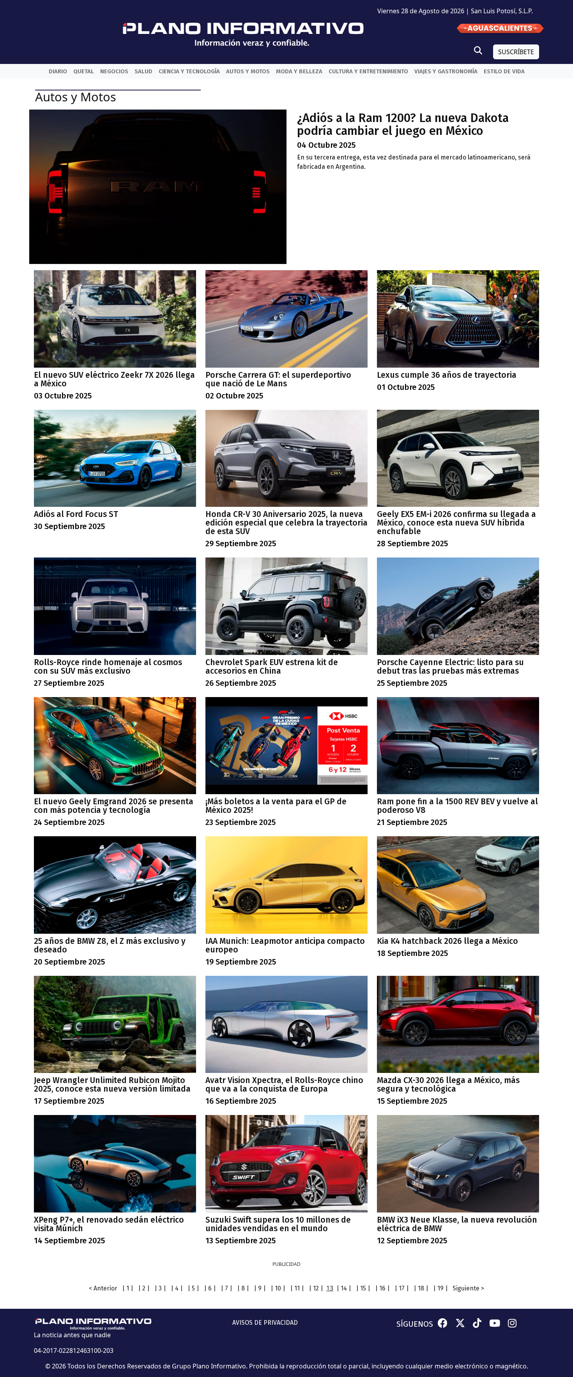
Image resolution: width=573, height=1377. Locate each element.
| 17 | (401, 1288)
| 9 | (260, 1288)
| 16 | (382, 1288)
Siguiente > (468, 1288)
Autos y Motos (248, 71)
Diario (58, 71)
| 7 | (226, 1288)
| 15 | (363, 1288)
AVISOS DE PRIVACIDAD (265, 1322)
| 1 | (127, 1288)
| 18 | (421, 1288)
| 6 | (210, 1288)
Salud (143, 71)
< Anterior (103, 1288)
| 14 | (343, 1288)
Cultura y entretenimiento (368, 71)
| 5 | (193, 1288)
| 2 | (144, 1288)
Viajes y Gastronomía (446, 71)
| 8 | (243, 1288)
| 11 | (297, 1288)
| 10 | (278, 1288)
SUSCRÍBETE (516, 52)
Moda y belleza (299, 71)
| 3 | (160, 1288)
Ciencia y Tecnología (189, 71)
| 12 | (316, 1288)
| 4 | (177, 1288)
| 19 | (440, 1288)
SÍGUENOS (414, 1324)
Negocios (114, 71)
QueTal (83, 71)
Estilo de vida (504, 71)
